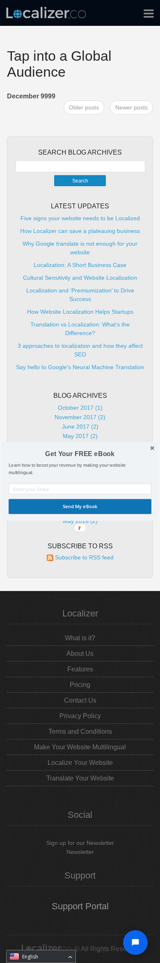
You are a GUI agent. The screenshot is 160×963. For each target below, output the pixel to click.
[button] (80, 454)
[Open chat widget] (135, 942)
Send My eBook (80, 506)
